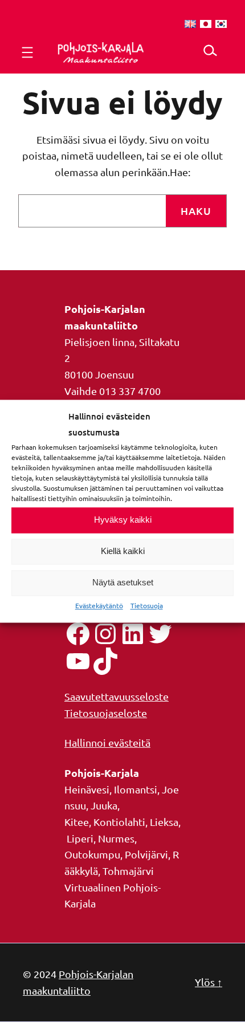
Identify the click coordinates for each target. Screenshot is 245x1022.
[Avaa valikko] (27, 52)
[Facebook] (78, 634)
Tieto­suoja (146, 605)
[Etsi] (210, 50)
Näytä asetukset (122, 583)
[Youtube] (78, 661)
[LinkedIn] (132, 634)
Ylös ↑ (208, 982)
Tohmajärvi (128, 871)
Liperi (80, 838)
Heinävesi (86, 789)
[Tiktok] (105, 661)
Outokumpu (92, 854)
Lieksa (164, 822)
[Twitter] (160, 634)
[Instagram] (105, 634)
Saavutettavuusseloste (116, 696)
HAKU (196, 210)
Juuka (104, 805)
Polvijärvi (146, 854)
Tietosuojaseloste (105, 713)
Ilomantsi (135, 789)
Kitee (76, 822)
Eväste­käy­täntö (99, 605)
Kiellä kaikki (123, 551)
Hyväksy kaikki (123, 520)
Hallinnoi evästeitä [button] (107, 742)
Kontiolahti (119, 822)
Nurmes (116, 838)
